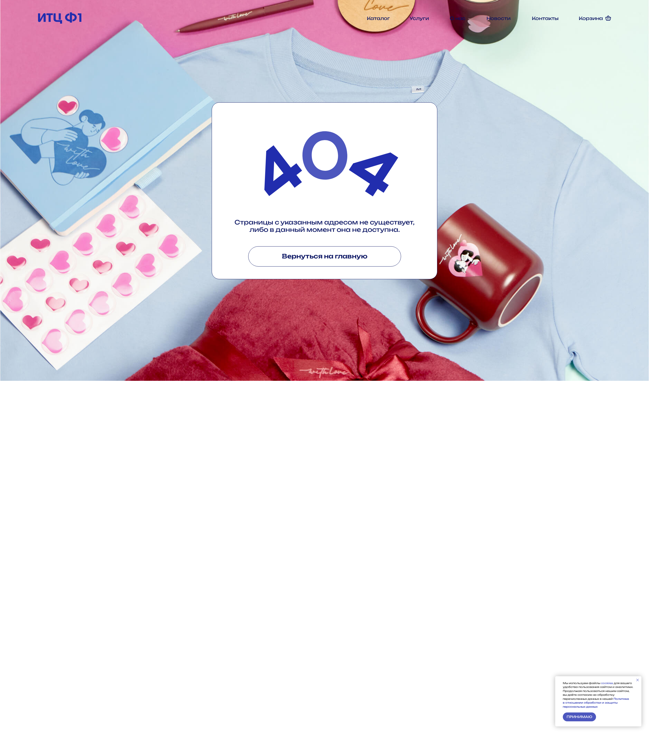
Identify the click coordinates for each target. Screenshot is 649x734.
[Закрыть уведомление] (637, 680)
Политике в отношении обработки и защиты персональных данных (596, 702)
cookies (607, 683)
